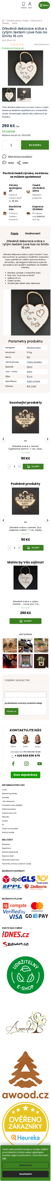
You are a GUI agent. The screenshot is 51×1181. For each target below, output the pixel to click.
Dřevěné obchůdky (9, 794)
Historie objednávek (10, 852)
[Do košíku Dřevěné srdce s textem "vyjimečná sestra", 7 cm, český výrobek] (33, 466)
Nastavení (25, 1165)
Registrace (6, 848)
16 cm (29, 376)
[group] (25, 597)
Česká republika (34, 362)
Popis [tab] (14, 233)
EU (3, 825)
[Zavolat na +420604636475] (24, 5)
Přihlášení (6, 844)
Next (48, 439)
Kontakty (5, 797)
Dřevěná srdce (34, 347)
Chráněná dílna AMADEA (12, 805)
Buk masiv (31, 386)
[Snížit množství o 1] (6, 145)
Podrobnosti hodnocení (13, 48)
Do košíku (35, 145)
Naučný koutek (8, 832)
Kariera (5, 821)
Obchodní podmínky (10, 860)
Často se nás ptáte (10, 829)
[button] (25, 616)
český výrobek (33, 381)
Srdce (29, 371)
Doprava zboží (8, 856)
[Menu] (44, 5)
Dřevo (29, 366)
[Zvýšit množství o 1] (15, 145)
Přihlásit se (11, 711)
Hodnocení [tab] (32, 233)
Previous (3, 439)
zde (4, 1158)
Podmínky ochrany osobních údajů (16, 864)
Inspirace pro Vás (9, 813)
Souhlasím (25, 1174)
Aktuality (5, 817)
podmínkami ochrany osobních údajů (23, 703)
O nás (4, 790)
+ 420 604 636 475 (27, 755)
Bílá (28, 357)
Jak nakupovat (8, 801)
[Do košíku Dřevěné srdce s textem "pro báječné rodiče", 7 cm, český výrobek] (33, 548)
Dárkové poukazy (9, 809)
